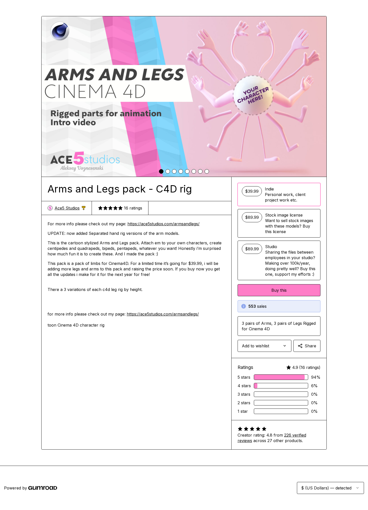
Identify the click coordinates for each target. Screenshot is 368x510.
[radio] (279, 194)
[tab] (161, 171)
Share (310, 345)
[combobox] (264, 346)
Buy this (279, 290)
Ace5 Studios (70, 208)
